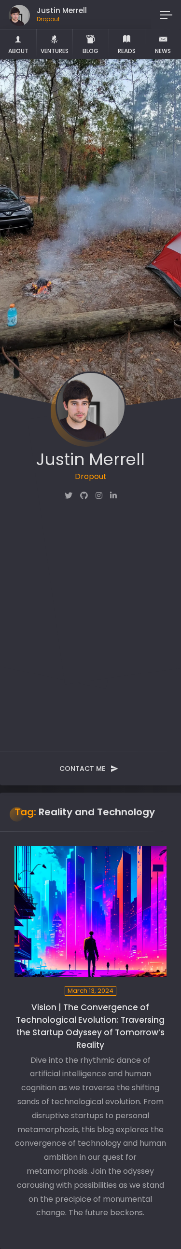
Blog (90, 51)
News (163, 51)
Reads (127, 51)
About (18, 51)
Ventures (55, 51)
